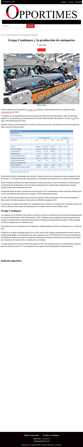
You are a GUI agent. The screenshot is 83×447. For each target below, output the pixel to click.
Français (70, 2)
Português (78, 2)
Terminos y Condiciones (51, 435)
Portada (3, 35)
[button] (41, 21)
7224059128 (46, 439)
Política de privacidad (31, 435)
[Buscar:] (14, 26)
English (63, 2)
